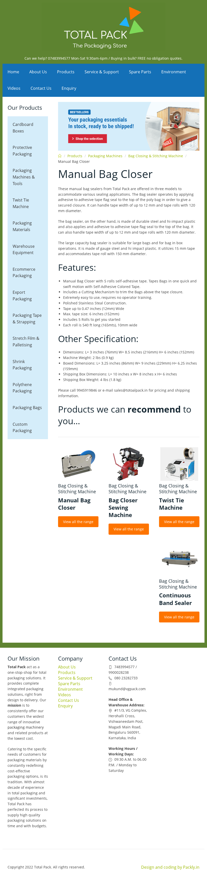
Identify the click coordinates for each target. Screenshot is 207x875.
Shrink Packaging (22, 365)
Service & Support (102, 72)
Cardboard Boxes (23, 128)
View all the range (78, 521)
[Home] (103, 27)
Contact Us (41, 88)
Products (65, 72)
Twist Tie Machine (21, 203)
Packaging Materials (22, 226)
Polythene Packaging (22, 388)
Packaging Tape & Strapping (27, 318)
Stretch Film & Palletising (26, 341)
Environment (173, 72)
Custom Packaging (22, 427)
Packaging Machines (105, 155)
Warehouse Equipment (24, 249)
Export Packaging (22, 295)
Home (13, 72)
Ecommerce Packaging (24, 272)
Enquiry (69, 88)
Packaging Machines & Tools (24, 177)
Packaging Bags (27, 407)
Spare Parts (140, 72)
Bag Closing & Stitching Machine (155, 155)
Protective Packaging (22, 151)
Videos (14, 88)
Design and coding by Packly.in (170, 867)
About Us (38, 72)
